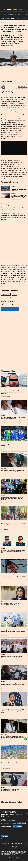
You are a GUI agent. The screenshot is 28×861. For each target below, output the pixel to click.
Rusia (14, 294)
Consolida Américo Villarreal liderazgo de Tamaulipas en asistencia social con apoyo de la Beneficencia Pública (12, 658)
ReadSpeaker (15, 88)
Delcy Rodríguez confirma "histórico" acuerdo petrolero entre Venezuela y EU (12, 604)
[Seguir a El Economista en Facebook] (3, 843)
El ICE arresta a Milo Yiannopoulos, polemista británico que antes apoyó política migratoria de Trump (13, 737)
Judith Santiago (5, 688)
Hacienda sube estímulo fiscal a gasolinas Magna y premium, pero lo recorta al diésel (13, 471)
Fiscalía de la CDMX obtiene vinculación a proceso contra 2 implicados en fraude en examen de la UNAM (13, 551)
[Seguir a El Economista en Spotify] (15, 843)
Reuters (4, 449)
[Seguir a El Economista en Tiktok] (15, 846)
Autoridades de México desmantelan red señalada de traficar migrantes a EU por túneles (13, 577)
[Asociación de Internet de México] (17, 858)
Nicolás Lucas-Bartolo (6, 529)
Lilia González (5, 635)
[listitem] (3, 87)
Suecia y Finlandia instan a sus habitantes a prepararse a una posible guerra (18, 189)
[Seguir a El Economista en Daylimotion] (21, 843)
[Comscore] (12, 858)
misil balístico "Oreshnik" (10, 102)
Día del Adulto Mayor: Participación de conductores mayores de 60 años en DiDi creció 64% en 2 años (13, 683)
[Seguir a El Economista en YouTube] (12, 843)
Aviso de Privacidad (11, 818)
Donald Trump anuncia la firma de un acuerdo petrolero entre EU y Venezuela (12, 790)
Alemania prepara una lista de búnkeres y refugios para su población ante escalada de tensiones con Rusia (18, 197)
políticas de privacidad (15, 838)
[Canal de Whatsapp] (25, 738)
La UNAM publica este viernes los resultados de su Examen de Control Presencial (13, 418)
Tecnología (4, 495)
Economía (3, 468)
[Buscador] (4, 14)
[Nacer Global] (21, 823)
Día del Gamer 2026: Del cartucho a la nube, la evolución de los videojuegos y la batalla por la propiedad (12, 498)
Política (3, 389)
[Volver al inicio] (14, 812)
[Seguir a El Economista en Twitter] (6, 843)
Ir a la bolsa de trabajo (17, 826)
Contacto (3, 819)
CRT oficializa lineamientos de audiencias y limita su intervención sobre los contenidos (13, 524)
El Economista (11, 814)
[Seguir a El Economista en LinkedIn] (9, 843)
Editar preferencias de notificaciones (8, 820)
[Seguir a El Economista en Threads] (12, 846)
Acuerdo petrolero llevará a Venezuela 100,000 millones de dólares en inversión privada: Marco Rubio (13, 711)
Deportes (3, 442)
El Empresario (17, 814)
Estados (3, 760)
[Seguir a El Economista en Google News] (24, 843)
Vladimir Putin (6, 294)
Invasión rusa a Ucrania (8, 297)
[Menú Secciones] (1, 14)
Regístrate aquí (5, 836)
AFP (3, 582)
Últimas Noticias (5, 18)
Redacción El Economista (6, 396)
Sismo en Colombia (21, 18)
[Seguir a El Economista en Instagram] (18, 843)
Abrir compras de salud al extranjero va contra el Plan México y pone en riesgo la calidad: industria (13, 630)
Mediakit (8, 816)
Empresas (3, 521)
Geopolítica (4, 22)
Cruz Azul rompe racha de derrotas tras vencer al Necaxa (13, 444)
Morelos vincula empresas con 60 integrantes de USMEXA (13, 763)
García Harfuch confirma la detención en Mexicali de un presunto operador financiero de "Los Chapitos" (13, 392)
